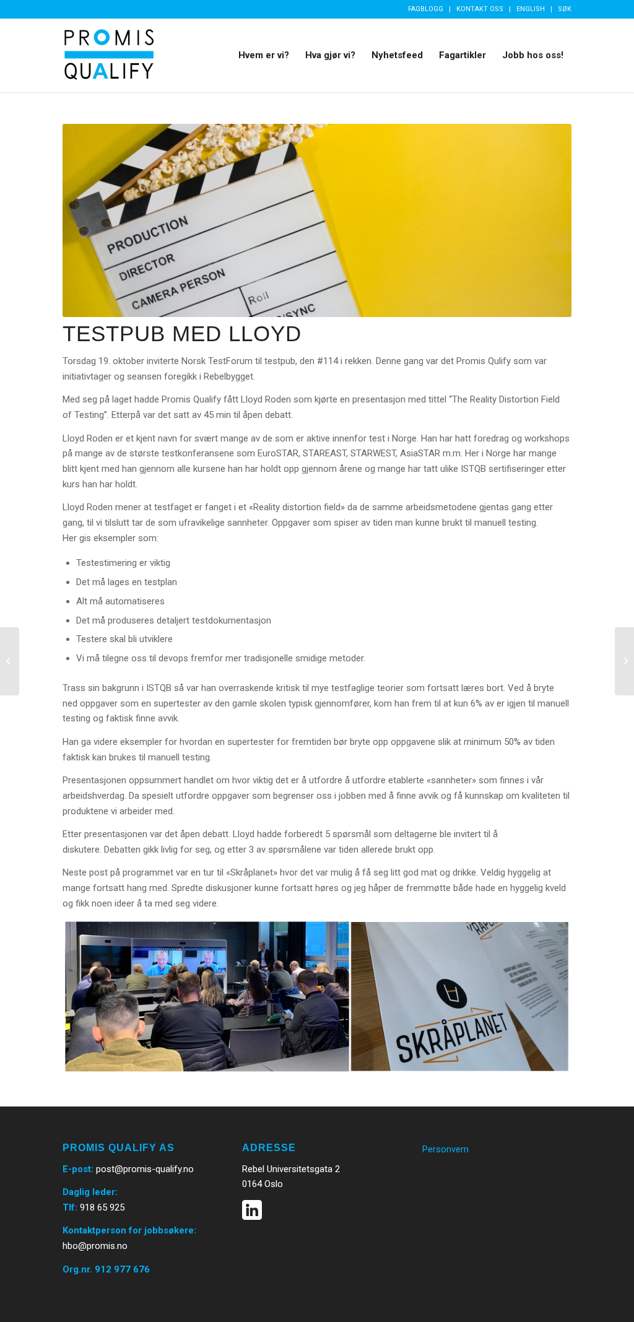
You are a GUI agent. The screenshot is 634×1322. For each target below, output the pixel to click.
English (530, 9)
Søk (564, 9)
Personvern (445, 1149)
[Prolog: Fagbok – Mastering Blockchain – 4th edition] (624, 661)
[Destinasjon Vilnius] (9, 661)
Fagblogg (425, 9)
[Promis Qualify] (109, 55)
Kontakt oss (479, 9)
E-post (77, 1169)
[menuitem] (426, 9)
